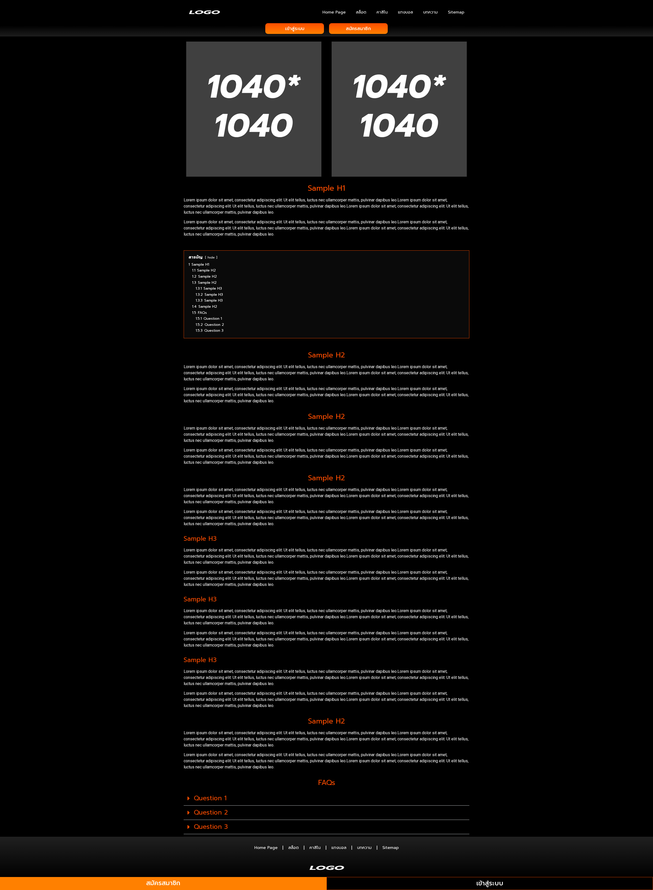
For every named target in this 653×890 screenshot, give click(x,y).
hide (211, 257)
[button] (326, 798)
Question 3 (211, 827)
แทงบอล (405, 12)
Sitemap (456, 12)
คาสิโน (382, 12)
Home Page (334, 12)
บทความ (430, 12)
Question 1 (210, 798)
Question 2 (211, 812)
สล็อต (361, 12)
